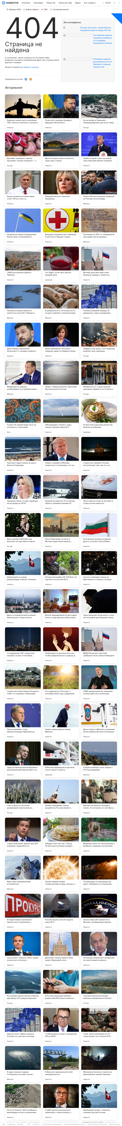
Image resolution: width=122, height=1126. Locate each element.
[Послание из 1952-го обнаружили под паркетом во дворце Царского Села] (99, 226)
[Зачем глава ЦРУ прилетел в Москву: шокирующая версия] (99, 911)
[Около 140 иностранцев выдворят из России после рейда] (99, 188)
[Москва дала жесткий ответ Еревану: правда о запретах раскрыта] (99, 264)
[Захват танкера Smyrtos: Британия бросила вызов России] (61, 379)
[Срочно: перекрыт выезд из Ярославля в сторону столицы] (99, 569)
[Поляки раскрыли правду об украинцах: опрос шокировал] (99, 302)
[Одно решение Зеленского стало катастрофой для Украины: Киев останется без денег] (99, 607)
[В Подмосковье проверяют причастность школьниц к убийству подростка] (23, 911)
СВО (46, 9)
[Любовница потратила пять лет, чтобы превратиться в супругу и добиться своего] (61, 645)
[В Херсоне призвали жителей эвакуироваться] (61, 1064)
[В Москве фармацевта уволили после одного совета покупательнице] (61, 759)
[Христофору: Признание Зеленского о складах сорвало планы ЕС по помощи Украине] (23, 340)
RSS (28, 1124)
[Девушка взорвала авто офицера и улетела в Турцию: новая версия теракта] (61, 226)
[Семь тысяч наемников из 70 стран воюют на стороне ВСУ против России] (99, 1026)
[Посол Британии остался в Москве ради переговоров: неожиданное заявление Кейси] (61, 531)
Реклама (20, 1124)
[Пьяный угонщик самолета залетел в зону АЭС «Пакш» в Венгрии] (23, 302)
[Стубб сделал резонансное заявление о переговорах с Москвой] (61, 1102)
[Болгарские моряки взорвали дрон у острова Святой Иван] (99, 531)
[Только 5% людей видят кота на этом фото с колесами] (23, 417)
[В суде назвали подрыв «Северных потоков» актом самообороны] (23, 1064)
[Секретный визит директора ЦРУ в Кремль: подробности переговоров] (23, 835)
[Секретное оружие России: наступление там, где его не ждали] (99, 455)
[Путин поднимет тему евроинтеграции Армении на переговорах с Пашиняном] (23, 721)
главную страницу (31, 67)
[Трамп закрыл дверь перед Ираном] (61, 721)
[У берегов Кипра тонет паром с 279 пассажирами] (99, 759)
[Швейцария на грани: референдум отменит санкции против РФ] (23, 569)
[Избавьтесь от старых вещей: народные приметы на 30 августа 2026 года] (99, 379)
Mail (3, 1124)
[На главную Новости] (11, 3)
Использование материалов (97, 1124)
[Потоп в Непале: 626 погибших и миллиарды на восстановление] (23, 1102)
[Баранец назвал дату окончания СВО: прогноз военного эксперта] (23, 112)
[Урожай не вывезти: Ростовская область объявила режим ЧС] (61, 493)
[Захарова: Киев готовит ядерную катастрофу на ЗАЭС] (23, 493)
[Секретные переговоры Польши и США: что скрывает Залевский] (23, 683)
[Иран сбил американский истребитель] (23, 873)
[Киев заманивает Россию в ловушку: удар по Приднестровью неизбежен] (61, 340)
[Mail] (3, 3)
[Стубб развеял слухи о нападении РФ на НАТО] (61, 1026)
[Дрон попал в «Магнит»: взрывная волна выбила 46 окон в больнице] (99, 721)
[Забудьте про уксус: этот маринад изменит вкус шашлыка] (99, 340)
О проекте (36, 1124)
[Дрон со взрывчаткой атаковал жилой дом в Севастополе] (23, 607)
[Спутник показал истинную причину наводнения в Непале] (99, 988)
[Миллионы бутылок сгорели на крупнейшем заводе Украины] (99, 1064)
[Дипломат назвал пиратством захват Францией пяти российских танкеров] (61, 950)
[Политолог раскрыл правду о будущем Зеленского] (61, 112)
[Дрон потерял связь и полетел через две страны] (61, 150)
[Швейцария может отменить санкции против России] (99, 1102)
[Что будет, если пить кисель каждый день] (61, 264)
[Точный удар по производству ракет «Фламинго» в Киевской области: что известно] (99, 873)
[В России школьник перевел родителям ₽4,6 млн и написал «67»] (61, 988)
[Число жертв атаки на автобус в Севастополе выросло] (99, 493)
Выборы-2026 (15, 9)
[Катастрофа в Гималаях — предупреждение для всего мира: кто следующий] (99, 112)
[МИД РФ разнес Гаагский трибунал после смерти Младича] (99, 645)
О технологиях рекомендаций (52, 1124)
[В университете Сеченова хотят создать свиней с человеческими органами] (61, 302)
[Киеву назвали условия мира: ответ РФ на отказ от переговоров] (23, 188)
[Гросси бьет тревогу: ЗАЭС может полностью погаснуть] (23, 950)
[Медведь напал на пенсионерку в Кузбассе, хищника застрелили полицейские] (99, 835)
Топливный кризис (61, 9)
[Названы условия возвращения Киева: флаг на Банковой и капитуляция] (23, 226)
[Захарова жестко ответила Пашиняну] (61, 188)
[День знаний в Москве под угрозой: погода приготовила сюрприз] (23, 531)
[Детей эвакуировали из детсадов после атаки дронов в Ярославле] (61, 607)
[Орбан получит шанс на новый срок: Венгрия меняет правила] (99, 150)
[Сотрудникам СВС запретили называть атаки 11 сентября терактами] (23, 645)
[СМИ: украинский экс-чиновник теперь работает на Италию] (99, 683)
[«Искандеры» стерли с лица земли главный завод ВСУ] (61, 417)
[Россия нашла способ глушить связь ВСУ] (61, 911)
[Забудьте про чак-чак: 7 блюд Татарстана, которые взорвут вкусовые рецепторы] (61, 835)
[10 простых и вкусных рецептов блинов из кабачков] (99, 417)
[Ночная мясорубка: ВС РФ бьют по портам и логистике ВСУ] (61, 569)
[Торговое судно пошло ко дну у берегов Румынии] (23, 455)
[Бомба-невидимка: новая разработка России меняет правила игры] (61, 797)
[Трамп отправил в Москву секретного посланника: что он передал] (61, 455)
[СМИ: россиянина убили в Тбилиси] (23, 264)
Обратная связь (114, 1124)
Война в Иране (32, 9)
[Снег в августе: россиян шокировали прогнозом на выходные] (23, 797)
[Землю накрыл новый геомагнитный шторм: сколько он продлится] (61, 873)
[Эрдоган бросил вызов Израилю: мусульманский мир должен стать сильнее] (23, 759)
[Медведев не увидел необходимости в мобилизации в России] (23, 379)
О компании (11, 1124)
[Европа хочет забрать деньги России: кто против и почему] (23, 1026)
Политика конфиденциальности (75, 1124)
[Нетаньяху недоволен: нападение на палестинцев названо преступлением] (99, 950)
